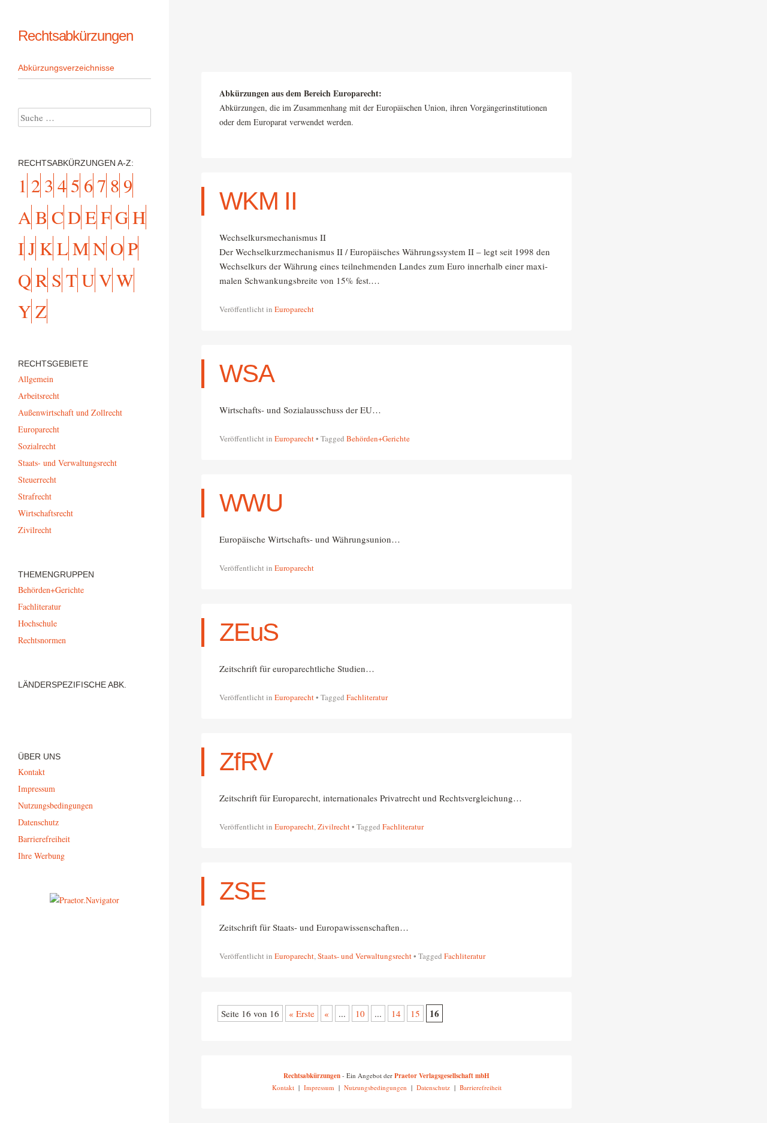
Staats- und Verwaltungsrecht (365, 956)
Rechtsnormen (42, 640)
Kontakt (31, 771)
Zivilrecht (334, 826)
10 (360, 1013)
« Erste (302, 1013)
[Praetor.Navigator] (84, 900)
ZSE (242, 891)
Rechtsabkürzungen (75, 36)
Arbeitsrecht (38, 395)
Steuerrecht (37, 479)
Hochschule (37, 623)
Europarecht (294, 309)
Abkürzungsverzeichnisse (66, 67)
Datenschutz (38, 822)
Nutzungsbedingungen (55, 805)
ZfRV (245, 761)
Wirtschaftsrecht (45, 513)
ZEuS (248, 632)
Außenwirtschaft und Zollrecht (70, 412)
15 (415, 1013)
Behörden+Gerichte (378, 438)
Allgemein (35, 379)
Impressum (36, 788)
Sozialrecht (37, 446)
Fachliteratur (367, 697)
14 (396, 1013)
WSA (246, 373)
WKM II (258, 201)
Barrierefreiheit (44, 838)
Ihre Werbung (41, 855)
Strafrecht (35, 496)
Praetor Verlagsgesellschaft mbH (442, 1075)
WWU (250, 503)
